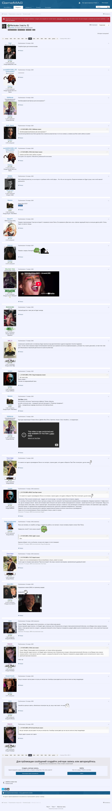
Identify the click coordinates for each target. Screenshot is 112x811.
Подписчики (102, 25)
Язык (47, 806)
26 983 (10, 531)
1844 (26, 38)
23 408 (10, 362)
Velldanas (34, 129)
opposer (20, 205)
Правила (38, 7)
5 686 (10, 694)
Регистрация (105, 2)
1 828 (10, 61)
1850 (49, 38)
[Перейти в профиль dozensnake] (10, 318)
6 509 (10, 635)
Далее (53, 38)
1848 (42, 38)
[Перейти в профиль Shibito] (4, 26)
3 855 (10, 388)
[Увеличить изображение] (30, 603)
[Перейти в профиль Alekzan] (10, 253)
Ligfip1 (34, 536)
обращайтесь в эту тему (63, 19)
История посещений (103, 33)
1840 (11, 38)
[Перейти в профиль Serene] (10, 205)
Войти (81, 773)
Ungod (34, 557)
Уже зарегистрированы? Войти (90, 3)
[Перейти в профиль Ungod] (10, 378)
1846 (34, 38)
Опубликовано (25, 43)
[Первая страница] (3, 39)
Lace (33, 647)
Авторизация (94, 25)
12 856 (10, 87)
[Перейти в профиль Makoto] (10, 655)
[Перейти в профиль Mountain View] (10, 280)
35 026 (10, 330)
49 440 (10, 601)
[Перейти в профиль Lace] (10, 627)
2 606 (10, 667)
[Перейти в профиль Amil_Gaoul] (10, 133)
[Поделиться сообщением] (108, 43)
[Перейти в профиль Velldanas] (10, 108)
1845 (30, 38)
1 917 (10, 141)
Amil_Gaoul (35, 152)
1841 (15, 38)
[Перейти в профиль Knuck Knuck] (10, 685)
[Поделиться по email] (8, 789)
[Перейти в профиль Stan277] (10, 229)
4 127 (10, 238)
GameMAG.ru (7, 7)
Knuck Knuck (35, 728)
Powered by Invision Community (56, 808)
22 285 (10, 117)
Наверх (21, 50)
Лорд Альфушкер (37, 375)
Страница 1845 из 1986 (65, 38)
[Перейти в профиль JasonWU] (10, 591)
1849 (45, 38)
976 (10, 210)
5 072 (10, 480)
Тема (53, 806)
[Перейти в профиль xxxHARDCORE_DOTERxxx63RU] (10, 79)
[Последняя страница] (57, 39)
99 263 (10, 292)
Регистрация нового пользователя (30, 773)
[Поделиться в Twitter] (3, 789)
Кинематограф (29, 27)
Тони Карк (35, 492)
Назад (6, 38)
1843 (22, 38)
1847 (38, 38)
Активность (28, 7)
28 (108, 25)
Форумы (18, 7)
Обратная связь (61, 806)
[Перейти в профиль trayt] (10, 52)
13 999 (10, 262)
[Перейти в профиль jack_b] (10, 350)
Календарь (48, 7)
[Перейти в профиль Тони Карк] (10, 468)
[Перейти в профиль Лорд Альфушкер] (10, 526)
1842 (19, 38)
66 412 (10, 192)
